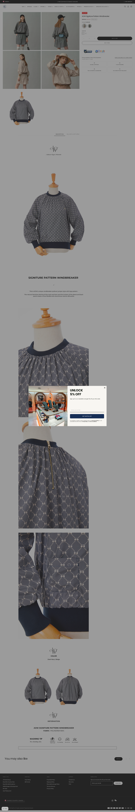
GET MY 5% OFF (87, 416)
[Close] (105, 388)
